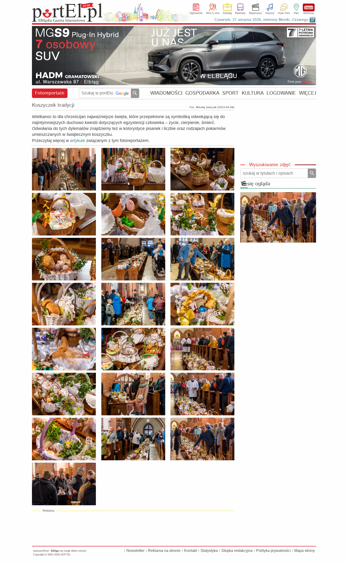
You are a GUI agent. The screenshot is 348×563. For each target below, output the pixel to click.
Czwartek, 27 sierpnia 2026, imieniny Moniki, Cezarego (261, 19)
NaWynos (309, 7)
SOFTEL (66, 554)
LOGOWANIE (281, 93)
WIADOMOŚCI (166, 93)
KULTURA (253, 93)
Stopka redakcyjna (237, 551)
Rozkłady (240, 13)
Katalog (227, 13)
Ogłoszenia (196, 13)
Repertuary (255, 13)
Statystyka (209, 551)
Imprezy (269, 13)
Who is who (212, 13)
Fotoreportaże (49, 93)
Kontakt (190, 551)
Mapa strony (304, 551)
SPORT (230, 93)
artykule (77, 140)
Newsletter (135, 551)
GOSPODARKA (202, 93)
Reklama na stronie (164, 551)
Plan (296, 13)
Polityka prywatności (273, 551)
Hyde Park (284, 13)
